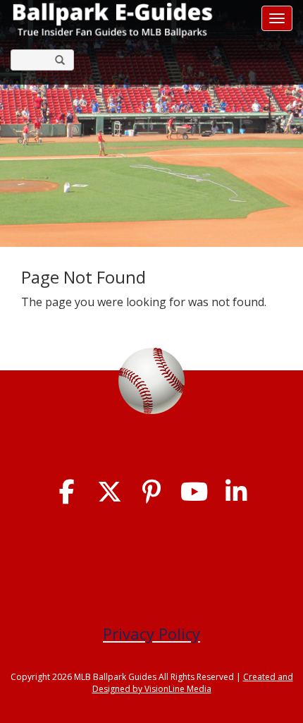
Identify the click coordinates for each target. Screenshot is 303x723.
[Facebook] (67, 492)
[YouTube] (194, 492)
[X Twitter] (109, 492)
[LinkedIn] (236, 492)
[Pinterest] (152, 492)
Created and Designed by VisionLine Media (192, 683)
